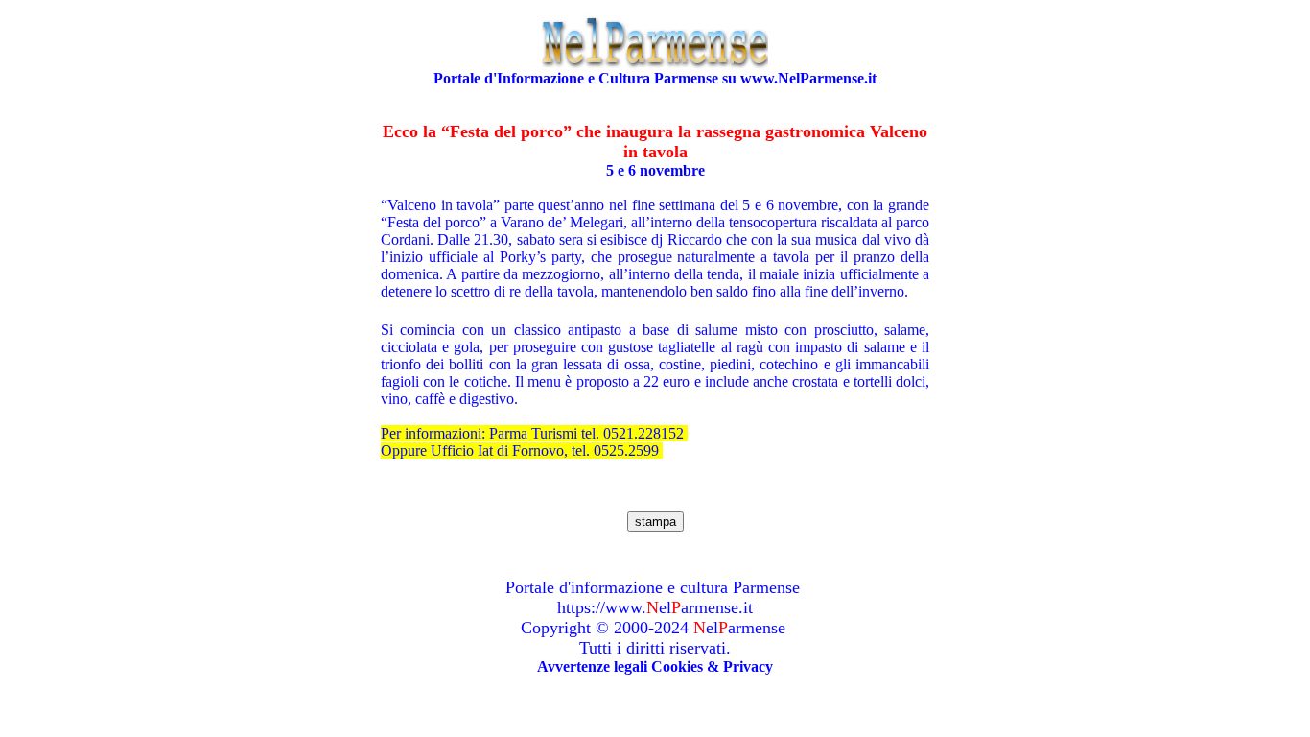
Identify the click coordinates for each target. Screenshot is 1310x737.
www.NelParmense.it (808, 78)
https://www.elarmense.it (655, 607)
